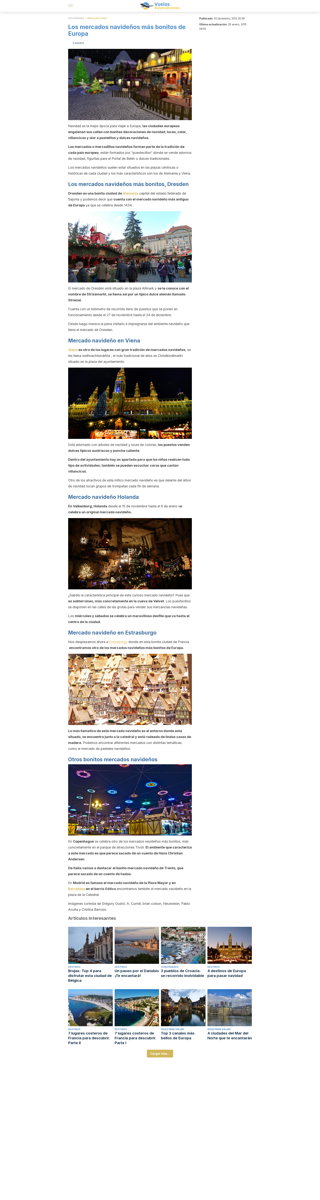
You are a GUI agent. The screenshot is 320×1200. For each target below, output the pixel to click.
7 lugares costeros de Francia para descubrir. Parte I (135, 1038)
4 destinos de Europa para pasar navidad (226, 973)
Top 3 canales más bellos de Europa (177, 1035)
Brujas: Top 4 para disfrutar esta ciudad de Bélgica (90, 976)
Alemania (130, 193)
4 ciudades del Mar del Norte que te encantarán (229, 1035)
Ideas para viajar (97, 18)
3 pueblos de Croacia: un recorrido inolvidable (182, 973)
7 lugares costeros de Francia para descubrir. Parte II (89, 1038)
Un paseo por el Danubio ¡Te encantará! (137, 973)
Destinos (74, 966)
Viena (73, 350)
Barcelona (76, 889)
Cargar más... (160, 1053)
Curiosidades (76, 18)
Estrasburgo (118, 642)
